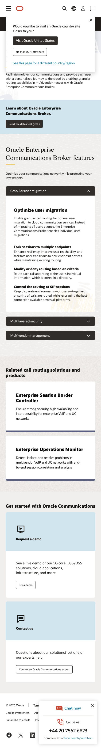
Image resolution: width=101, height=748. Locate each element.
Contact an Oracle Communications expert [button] (44, 669)
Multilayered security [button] (26, 321)
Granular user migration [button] (28, 191)
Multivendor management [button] (30, 335)
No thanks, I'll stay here (30, 52)
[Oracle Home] (19, 8)
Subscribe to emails (18, 720)
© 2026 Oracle (15, 705)
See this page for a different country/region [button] (44, 63)
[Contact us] (92, 8)
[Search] (64, 8)
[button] (8, 8)
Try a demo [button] (25, 585)
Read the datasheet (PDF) (24, 124)
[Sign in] (83, 8)
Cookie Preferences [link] (18, 712)
